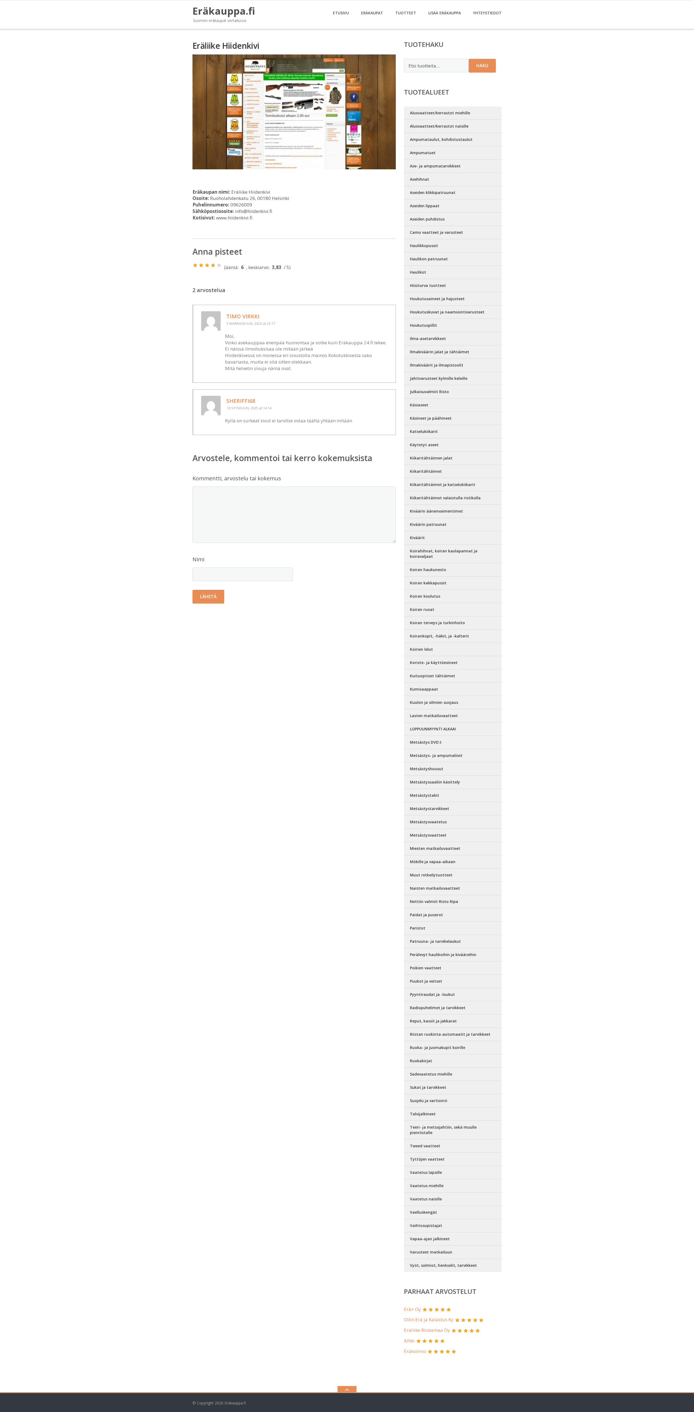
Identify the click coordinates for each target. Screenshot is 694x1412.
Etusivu (341, 12)
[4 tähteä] (213, 265)
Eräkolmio (415, 1351)
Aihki (409, 1340)
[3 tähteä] (207, 265)
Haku (482, 66)
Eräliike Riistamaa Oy (427, 1330)
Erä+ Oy (412, 1309)
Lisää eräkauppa (444, 12)
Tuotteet (405, 12)
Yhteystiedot (487, 12)
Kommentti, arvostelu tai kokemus (236, 478)
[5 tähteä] (219, 265)
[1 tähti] (195, 265)
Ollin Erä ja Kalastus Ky (429, 1319)
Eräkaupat (372, 12)
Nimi (198, 559)
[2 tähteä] (201, 265)
